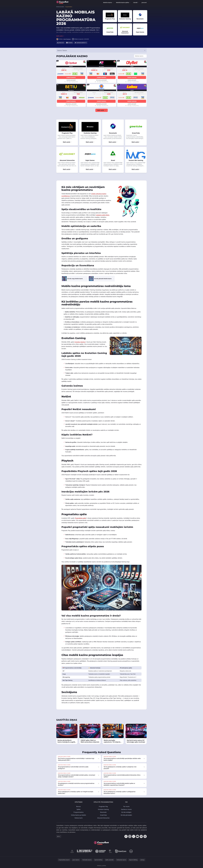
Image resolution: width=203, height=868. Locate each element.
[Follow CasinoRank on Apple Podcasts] (145, 836)
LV (58, 836)
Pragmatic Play (103, 806)
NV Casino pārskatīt (101, 80)
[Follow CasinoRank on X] (133, 836)
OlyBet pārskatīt (132, 80)
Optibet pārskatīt (71, 80)
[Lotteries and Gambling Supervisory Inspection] (72, 851)
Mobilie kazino (107, 2)
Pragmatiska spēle (80, 518)
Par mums (126, 806)
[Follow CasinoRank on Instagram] (129, 836)
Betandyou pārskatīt (71, 104)
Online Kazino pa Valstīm (78, 815)
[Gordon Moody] (100, 851)
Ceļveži (135, 2)
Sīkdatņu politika (101, 865)
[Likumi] (84, 851)
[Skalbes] (110, 851)
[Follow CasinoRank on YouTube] (137, 836)
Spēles (78, 809)
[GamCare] (120, 851)
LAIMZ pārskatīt (132, 104)
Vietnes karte (78, 818)
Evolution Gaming (80, 342)
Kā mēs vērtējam (126, 812)
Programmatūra (78, 812)
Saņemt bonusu (71, 77)
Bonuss (78, 806)
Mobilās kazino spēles (122, 2)
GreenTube (103, 815)
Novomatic (103, 812)
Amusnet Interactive (103, 818)
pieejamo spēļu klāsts (102, 215)
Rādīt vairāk (100, 110)
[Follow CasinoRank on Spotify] (141, 836)
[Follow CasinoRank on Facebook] (126, 836)
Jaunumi (144, 2)
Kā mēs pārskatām (126, 815)
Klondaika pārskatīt (101, 104)
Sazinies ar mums (126, 809)
